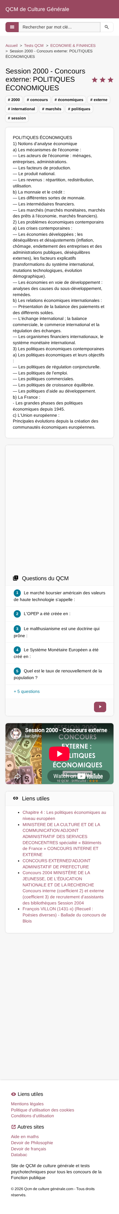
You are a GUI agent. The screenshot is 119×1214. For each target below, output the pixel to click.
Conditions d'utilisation (32, 1115)
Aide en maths (25, 1136)
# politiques (79, 109)
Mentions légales (27, 1103)
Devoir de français (28, 1148)
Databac (19, 1154)
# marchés (51, 109)
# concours (37, 100)
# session (17, 118)
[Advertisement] (59, 511)
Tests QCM (34, 45)
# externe (98, 100)
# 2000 (14, 100)
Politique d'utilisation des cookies (42, 1109)
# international (21, 109)
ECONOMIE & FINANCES (73, 45)
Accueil (11, 45)
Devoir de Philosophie (32, 1142)
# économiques (69, 100)
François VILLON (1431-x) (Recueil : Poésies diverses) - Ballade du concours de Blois (64, 914)
